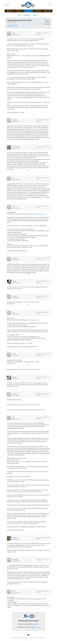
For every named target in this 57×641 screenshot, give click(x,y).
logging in (35, 624)
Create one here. (35, 627)
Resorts (19, 11)
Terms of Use (42, 637)
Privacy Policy (36, 637)
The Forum (28, 11)
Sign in (6, 5)
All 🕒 (20, 15)
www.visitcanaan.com (41, 214)
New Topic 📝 (27, 15)
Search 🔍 (35, 15)
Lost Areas (38, 11)
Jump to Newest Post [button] (13, 25)
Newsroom (9, 11)
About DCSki (47, 11)
